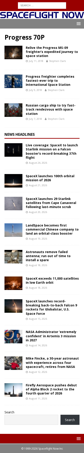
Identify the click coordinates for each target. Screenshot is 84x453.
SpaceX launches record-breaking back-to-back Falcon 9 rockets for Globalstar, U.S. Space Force (51, 307)
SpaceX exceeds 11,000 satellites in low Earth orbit (52, 280)
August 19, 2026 (38, 238)
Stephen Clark (57, 61)
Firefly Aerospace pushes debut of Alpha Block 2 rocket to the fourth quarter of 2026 (51, 389)
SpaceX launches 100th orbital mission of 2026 (50, 178)
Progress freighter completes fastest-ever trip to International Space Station (50, 80)
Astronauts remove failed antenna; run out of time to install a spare (48, 256)
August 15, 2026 (38, 318)
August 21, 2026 (38, 185)
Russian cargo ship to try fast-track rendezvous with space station (50, 109)
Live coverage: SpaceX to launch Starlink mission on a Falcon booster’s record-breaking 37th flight (52, 151)
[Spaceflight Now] (42, 16)
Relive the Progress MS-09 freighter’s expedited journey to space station (52, 51)
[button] (78, 23)
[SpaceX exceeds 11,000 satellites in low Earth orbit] (13, 283)
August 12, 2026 (38, 372)
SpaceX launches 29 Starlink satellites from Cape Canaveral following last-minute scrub (51, 203)
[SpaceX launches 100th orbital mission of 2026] (13, 181)
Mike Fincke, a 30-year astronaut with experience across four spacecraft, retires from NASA (52, 362)
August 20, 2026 (38, 212)
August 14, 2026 (38, 345)
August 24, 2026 (38, 162)
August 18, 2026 (38, 265)
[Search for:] (42, 5)
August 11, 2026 (38, 398)
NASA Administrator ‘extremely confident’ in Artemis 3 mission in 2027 (51, 336)
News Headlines (19, 134)
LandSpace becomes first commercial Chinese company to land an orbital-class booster (52, 229)
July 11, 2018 (36, 61)
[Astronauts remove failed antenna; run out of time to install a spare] (13, 256)
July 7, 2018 (35, 118)
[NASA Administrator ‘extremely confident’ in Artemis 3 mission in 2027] (13, 336)
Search (9, 412)
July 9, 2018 (35, 90)
